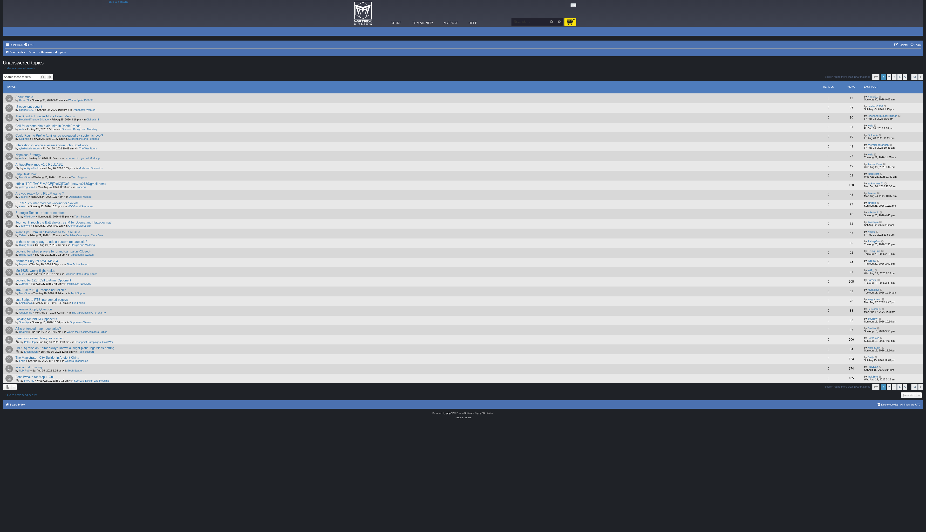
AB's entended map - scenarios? (38, 328)
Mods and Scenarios (91, 168)
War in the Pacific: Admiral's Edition (87, 331)
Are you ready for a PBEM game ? (39, 193)
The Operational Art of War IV (89, 312)
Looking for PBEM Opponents (36, 319)
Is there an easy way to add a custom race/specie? (51, 242)
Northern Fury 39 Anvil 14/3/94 (36, 261)
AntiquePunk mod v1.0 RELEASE (39, 164)
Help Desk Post (26, 174)
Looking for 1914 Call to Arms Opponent (43, 280)
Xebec (23, 235)
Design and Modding (83, 245)
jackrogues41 (27, 187)
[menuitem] (29, 45)
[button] (875, 77)
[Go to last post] (880, 96)
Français (81, 187)
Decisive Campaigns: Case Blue (84, 235)
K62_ (22, 274)
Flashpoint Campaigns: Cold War (94, 342)
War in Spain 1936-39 (80, 100)
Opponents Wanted (84, 109)
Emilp (22, 360)
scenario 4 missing (28, 367)
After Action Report (78, 264)
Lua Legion (78, 302)
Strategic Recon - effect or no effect (40, 213)
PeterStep (30, 342)
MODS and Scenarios (80, 206)
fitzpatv (23, 264)
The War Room (88, 148)
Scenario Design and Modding (79, 129)
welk (21, 129)
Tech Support (79, 177)
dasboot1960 (26, 109)
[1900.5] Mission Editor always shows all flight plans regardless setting (64, 348)
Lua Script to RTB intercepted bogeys (41, 299)
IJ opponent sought (28, 106)
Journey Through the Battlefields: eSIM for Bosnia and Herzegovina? (63, 222)
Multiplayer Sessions (79, 283)
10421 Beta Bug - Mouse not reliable (40, 290)
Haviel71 (24, 100)
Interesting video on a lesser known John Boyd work (51, 145)
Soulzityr (24, 322)
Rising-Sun (25, 245)
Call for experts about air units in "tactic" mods (48, 126)
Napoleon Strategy (28, 155)
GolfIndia (24, 138)
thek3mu (29, 380)
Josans (23, 196)
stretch (23, 206)
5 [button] (905, 77)
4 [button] (899, 77)
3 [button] (894, 77)
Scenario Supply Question (33, 309)
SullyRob (24, 370)
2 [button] (889, 77)
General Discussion (79, 225)
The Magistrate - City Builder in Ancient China (47, 357)
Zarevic (23, 283)
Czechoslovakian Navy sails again (39, 338)
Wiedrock (29, 216)
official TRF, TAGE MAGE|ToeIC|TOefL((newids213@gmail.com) (60, 184)
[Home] (363, 13)
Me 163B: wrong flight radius (35, 271)
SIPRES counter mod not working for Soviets (47, 203)
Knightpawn (26, 302)
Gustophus (25, 312)
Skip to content (118, 1)
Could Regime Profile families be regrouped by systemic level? (59, 135)
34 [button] (914, 77)
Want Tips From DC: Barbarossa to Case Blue (47, 232)
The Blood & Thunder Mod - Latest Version (45, 116)
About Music (24, 97)
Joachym (24, 225)
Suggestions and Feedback (84, 138)
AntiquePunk (31, 168)
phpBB (450, 413)
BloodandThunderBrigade (34, 119)
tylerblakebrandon (29, 148)
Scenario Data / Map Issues (81, 274)
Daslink (23, 331)
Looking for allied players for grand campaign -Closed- (52, 251)
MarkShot (24, 177)
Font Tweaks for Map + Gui (34, 377)
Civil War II (92, 119)
